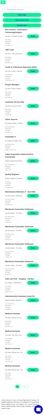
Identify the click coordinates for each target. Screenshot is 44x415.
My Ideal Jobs (22, 25)
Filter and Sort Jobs (22, 20)
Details (33, 36)
